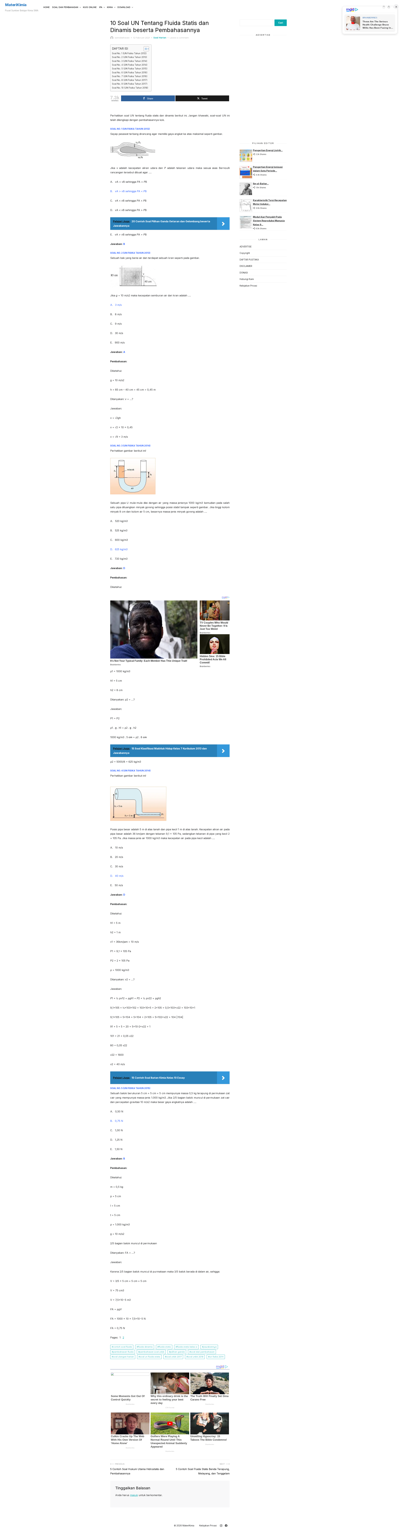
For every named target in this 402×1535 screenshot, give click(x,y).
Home (46, 7)
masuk (134, 1495)
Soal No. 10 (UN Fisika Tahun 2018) (130, 87)
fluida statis (165, 1346)
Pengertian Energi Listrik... (268, 150)
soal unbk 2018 (195, 1356)
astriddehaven (122, 37)
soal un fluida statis (150, 1356)
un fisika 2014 (216, 1356)
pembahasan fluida (123, 1351)
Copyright (245, 253)
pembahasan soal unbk (152, 1351)
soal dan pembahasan (203, 1351)
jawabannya (210, 1346)
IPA (100, 7)
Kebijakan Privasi (248, 285)
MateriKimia (16, 5)
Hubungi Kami (247, 279)
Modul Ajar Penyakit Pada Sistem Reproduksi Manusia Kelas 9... (269, 221)
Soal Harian (159, 37)
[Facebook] (226, 1525)
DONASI (244, 272)
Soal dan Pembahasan (65, 7)
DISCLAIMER (246, 266)
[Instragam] (221, 1525)
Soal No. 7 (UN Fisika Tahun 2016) (129, 76)
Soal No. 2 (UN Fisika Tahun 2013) (129, 57)
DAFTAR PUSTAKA (249, 259)
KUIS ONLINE (90, 7)
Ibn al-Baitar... (261, 183)
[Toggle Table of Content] (144, 48)
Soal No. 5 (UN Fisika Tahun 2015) (129, 68)
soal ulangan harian (123, 1356)
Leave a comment (179, 37)
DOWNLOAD (123, 7)
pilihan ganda (177, 1351)
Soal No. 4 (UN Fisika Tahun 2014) (129, 64)
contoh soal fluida (122, 1346)
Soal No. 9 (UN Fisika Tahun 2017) (129, 83)
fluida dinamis (145, 1346)
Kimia (110, 7)
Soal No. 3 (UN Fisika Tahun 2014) (129, 61)
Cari (280, 22)
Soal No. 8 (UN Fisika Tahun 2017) (129, 80)
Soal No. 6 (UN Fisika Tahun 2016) (129, 72)
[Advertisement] (263, 87)
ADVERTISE (246, 246)
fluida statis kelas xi (187, 1346)
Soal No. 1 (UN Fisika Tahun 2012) (129, 53)
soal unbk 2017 (174, 1356)
